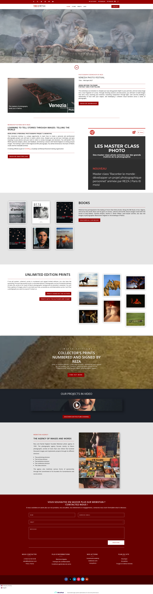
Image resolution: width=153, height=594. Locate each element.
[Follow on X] (37, 1)
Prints (79, 6)
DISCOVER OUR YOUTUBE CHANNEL (76, 417)
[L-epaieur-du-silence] (41, 222)
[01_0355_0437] (88, 322)
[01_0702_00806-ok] (112, 321)
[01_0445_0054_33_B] (135, 325)
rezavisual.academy (93, 558)
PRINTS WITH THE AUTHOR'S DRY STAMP (55, 299)
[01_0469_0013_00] (112, 295)
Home (68, 6)
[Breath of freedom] (88, 286)
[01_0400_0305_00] (135, 289)
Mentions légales (61, 559)
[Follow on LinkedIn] (41, 1)
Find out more (75, 375)
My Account (92, 1)
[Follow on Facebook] (33, 1)
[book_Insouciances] (64, 248)
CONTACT (115, 6)
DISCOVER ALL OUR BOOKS (89, 220)
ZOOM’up (28, 149)
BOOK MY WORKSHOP (88, 103)
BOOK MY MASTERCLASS (18, 156)
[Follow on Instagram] (45, 1)
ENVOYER (116, 542)
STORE (74, 6)
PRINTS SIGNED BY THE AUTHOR (58, 294)
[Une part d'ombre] (17, 222)
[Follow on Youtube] (52, 1)
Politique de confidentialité (61, 561)
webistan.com (92, 561)
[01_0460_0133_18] (135, 307)
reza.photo (92, 563)
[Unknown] (17, 248)
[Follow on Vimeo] (49, 1)
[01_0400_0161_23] (88, 304)
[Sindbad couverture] (41, 248)
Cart (84, 6)
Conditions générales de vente (61, 564)
